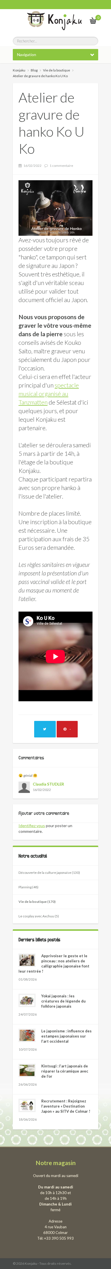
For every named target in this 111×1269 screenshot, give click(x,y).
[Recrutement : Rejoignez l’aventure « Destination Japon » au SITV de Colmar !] (27, 1105)
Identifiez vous (31, 825)
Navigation (26, 54)
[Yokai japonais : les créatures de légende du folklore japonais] (27, 1000)
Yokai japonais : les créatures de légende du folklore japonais (63, 1001)
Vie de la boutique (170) (37, 901)
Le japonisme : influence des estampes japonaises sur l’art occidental (66, 1036)
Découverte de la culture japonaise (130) (49, 872)
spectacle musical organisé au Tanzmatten (48, 394)
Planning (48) (28, 887)
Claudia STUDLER (48, 784)
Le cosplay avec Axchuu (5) (38, 916)
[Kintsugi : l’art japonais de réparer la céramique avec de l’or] (27, 1070)
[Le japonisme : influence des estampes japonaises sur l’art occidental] (27, 1035)
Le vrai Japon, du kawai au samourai (79, 20)
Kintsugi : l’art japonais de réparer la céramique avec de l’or (64, 1071)
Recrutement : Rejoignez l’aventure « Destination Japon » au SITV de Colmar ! (65, 1106)
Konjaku (19, 70)
